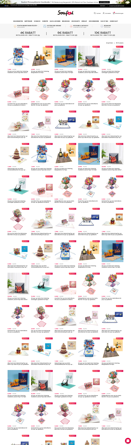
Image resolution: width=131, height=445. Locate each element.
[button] (97, 13)
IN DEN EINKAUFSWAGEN (112, 75)
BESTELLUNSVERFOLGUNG (117, 6)
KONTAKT (102, 6)
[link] (18, 21)
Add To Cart (18, 75)
